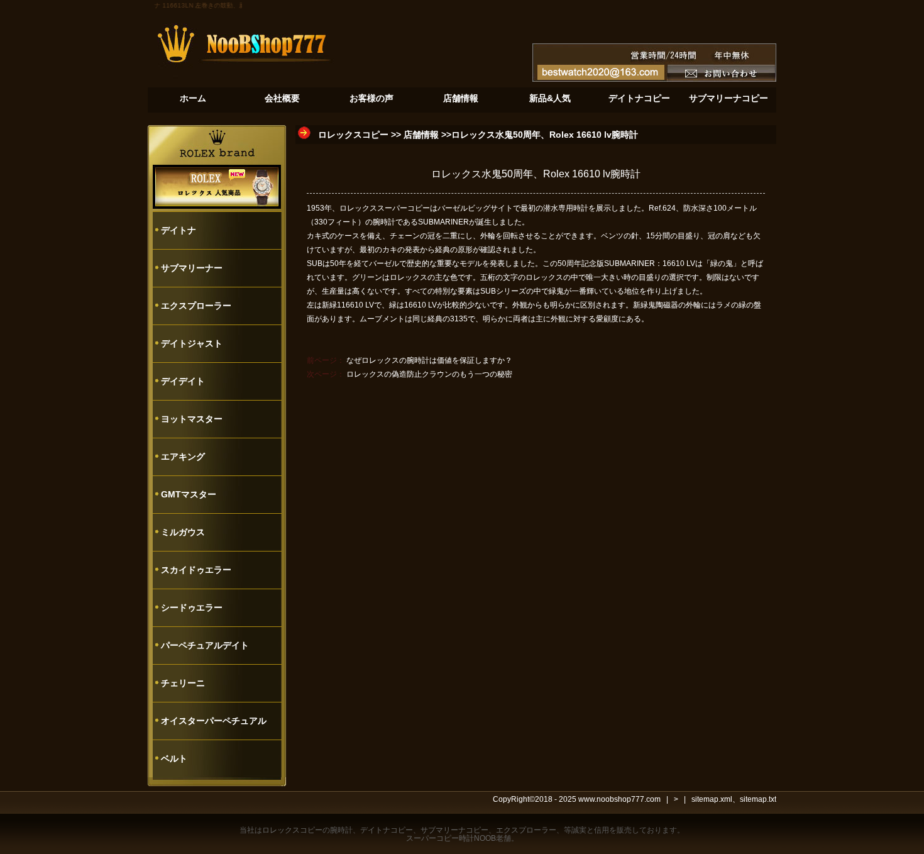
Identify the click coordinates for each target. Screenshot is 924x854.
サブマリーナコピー (454, 830)
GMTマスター (188, 494)
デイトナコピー (386, 830)
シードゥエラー (192, 607)
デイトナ (178, 230)
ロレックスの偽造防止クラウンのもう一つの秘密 (429, 374)
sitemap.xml (711, 799)
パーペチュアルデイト (205, 645)
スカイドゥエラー (196, 570)
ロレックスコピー (353, 135)
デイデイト (183, 381)
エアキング (183, 457)
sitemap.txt (758, 799)
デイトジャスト (192, 343)
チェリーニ (183, 683)
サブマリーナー (192, 268)
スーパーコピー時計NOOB (451, 838)
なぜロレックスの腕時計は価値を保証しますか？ (429, 360)
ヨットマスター (192, 419)
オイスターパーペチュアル (214, 721)
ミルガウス (183, 532)
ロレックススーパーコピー (384, 208)
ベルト (174, 758)
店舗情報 (421, 135)
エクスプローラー (196, 306)
